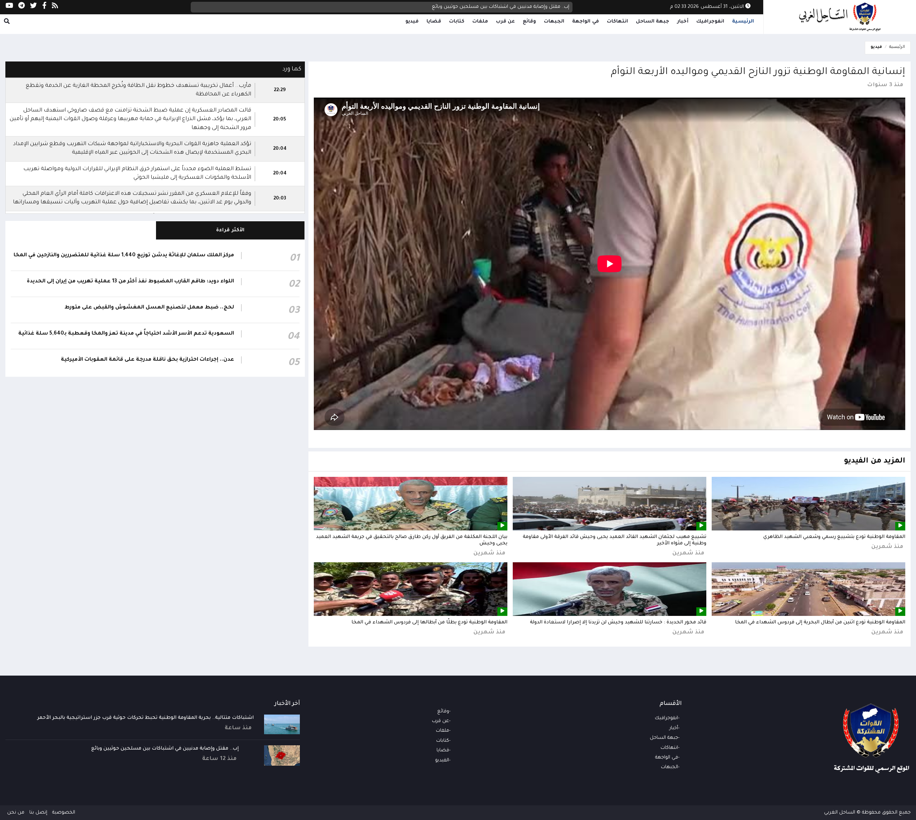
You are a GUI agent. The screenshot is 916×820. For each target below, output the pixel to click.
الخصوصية (63, 812)
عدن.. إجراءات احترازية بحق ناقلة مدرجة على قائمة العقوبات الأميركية (147, 360)
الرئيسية (743, 21)
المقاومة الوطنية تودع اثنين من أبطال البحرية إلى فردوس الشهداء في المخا (820, 622)
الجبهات (554, 21)
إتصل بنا (38, 812)
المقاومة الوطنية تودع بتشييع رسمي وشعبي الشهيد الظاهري (834, 537)
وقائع (529, 21)
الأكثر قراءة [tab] (230, 230)
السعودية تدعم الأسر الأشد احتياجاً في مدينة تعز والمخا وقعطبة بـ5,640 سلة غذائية (126, 334)
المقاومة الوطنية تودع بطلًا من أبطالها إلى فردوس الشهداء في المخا (429, 622)
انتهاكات (617, 21)
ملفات (480, 21)
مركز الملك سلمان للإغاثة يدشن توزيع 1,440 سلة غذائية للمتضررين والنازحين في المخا (124, 255)
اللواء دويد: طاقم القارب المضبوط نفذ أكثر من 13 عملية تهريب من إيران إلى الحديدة (130, 282)
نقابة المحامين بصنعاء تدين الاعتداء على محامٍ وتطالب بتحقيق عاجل (496, 7)
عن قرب (505, 21)
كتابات (456, 21)
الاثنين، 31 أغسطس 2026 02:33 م (707, 7)
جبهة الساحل (652, 21)
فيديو (412, 21)
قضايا (434, 21)
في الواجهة (585, 21)
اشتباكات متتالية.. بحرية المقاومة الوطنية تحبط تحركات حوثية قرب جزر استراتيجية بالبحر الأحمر (145, 718)
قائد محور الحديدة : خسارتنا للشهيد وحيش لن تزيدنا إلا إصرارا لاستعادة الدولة (618, 622)
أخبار (682, 21)
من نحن (15, 812)
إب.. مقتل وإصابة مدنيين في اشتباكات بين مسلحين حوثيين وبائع (165, 748)
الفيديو (442, 760)
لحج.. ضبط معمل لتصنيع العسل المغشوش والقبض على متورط (149, 308)
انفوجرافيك (710, 21)
